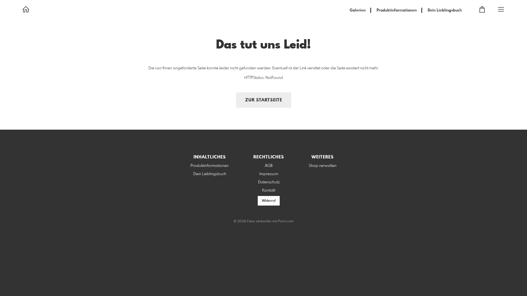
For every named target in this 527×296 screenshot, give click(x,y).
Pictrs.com (286, 221)
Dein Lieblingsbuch (445, 10)
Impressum (268, 174)
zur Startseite (263, 100)
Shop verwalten (323, 166)
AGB (269, 166)
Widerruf (269, 201)
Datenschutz (269, 182)
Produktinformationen (397, 10)
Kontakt (268, 190)
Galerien (358, 10)
